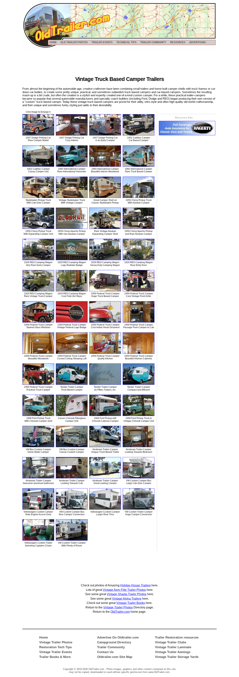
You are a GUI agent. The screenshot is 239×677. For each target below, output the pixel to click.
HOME (53, 42)
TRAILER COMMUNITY (153, 42)
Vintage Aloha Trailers (126, 598)
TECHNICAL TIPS (126, 42)
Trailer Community (111, 647)
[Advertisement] (119, 63)
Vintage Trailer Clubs (170, 642)
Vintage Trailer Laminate (173, 647)
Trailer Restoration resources (176, 637)
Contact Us (105, 652)
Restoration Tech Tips (55, 647)
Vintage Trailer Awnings (172, 652)
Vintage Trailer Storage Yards (176, 657)
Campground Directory (114, 642)
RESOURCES (177, 42)
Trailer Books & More (55, 657)
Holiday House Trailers (135, 585)
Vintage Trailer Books (130, 602)
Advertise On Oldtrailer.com (118, 637)
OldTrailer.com (120, 611)
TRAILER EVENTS (102, 42)
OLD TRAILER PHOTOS (74, 42)
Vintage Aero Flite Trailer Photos (124, 589)
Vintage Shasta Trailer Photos (126, 594)
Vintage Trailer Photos (118, 607)
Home (43, 637)
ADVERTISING (197, 42)
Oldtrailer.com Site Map (114, 657)
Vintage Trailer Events (55, 652)
